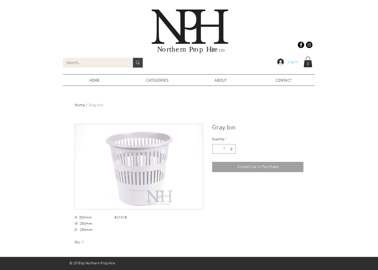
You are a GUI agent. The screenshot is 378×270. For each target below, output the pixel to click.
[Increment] (232, 148)
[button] (307, 62)
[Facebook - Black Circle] (301, 45)
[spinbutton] (224, 148)
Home (80, 105)
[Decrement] (216, 148)
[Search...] (138, 63)
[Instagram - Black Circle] (309, 45)
